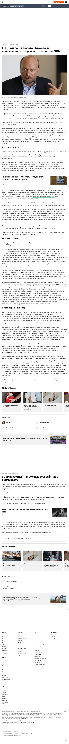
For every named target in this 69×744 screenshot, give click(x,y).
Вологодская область (5, 674)
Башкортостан (5, 672)
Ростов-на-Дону (6, 688)
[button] (11, 402)
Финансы (4, 646)
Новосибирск (5, 667)
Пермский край (6, 686)
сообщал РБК (27, 139)
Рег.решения (37, 654)
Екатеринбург (5, 665)
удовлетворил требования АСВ (44, 196)
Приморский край (5, 702)
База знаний (5, 650)
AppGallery (53, 638)
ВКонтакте (20, 636)
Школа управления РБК (40, 664)
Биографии (4, 648)
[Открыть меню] (66, 2)
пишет (7, 499)
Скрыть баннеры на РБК (22, 648)
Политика (4, 634)
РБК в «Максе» (9, 388)
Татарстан (4, 690)
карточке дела (43, 113)
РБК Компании (37, 660)
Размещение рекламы (39, 640)
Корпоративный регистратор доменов (41, 649)
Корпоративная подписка (22, 654)
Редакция (36, 638)
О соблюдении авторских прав (10, 729)
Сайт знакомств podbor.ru (40, 658)
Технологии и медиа (5, 643)
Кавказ (3, 696)
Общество (4, 44)
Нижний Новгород (4, 683)
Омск (3, 669)
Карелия (4, 698)
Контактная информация (40, 636)
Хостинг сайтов (38, 652)
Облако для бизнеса (39, 647)
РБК (3, 184)
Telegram (20, 640)
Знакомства (37, 656)
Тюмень (4, 692)
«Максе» (28, 538)
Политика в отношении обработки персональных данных (17, 733)
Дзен (19, 642)
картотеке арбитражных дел (19, 327)
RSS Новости (21, 661)
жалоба (8, 122)
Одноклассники (22, 638)
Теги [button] (9, 417)
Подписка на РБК (22, 651)
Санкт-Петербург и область (5, 662)
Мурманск (4, 700)
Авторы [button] (4, 417)
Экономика (4, 636)
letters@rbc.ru (24, 718)
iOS (52, 634)
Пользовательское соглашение (10, 731)
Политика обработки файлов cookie (11, 735)
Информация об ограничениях (10, 726)
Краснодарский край (6, 680)
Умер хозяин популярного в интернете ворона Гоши (25, 510)
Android (53, 636)
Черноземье (5, 694)
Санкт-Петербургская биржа (27, 722)
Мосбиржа (16, 722)
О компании (37, 634)
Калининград (5, 677)
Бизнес (3, 640)
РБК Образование (5, 652)
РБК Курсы (37, 662)
